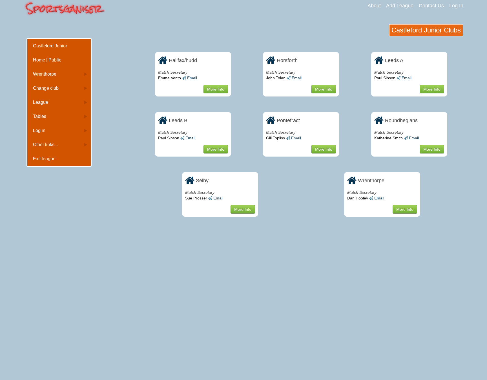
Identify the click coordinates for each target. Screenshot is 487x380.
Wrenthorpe (44, 74)
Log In (456, 5)
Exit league (44, 158)
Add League (399, 5)
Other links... (45, 144)
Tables (39, 116)
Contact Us (431, 5)
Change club (46, 88)
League (40, 102)
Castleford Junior (50, 45)
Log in (39, 130)
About (374, 5)
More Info (215, 89)
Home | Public (47, 60)
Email (192, 78)
